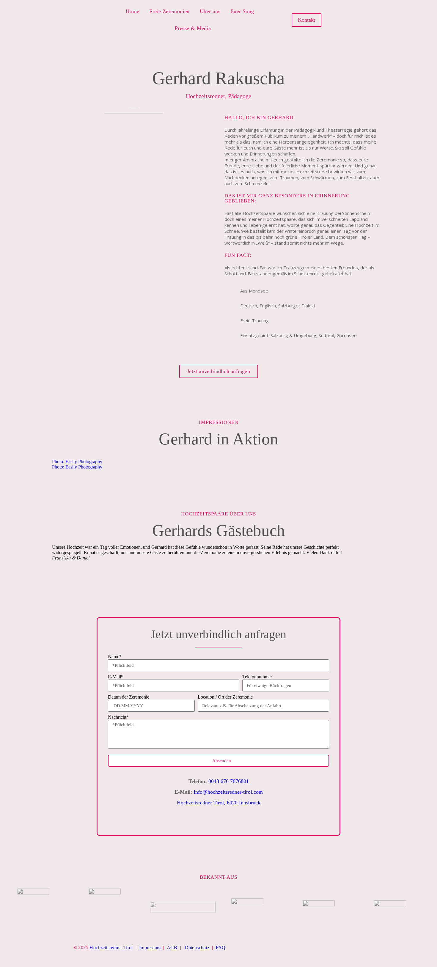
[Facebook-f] (350, 20)
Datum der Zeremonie (128, 696)
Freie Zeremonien (169, 11)
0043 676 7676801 (228, 781)
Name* (115, 656)
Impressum (150, 947)
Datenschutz (197, 947)
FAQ (221, 947)
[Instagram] (361, 20)
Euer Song (242, 11)
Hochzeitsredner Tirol (111, 947)
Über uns (210, 11)
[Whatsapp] (382, 20)
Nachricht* (118, 717)
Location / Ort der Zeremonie (225, 696)
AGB (172, 947)
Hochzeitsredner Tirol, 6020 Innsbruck (218, 803)
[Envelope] (260, 821)
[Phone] (243, 821)
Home (132, 11)
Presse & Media (193, 28)
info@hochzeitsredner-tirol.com (228, 792)
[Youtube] (371, 20)
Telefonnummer (257, 676)
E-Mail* (115, 676)
